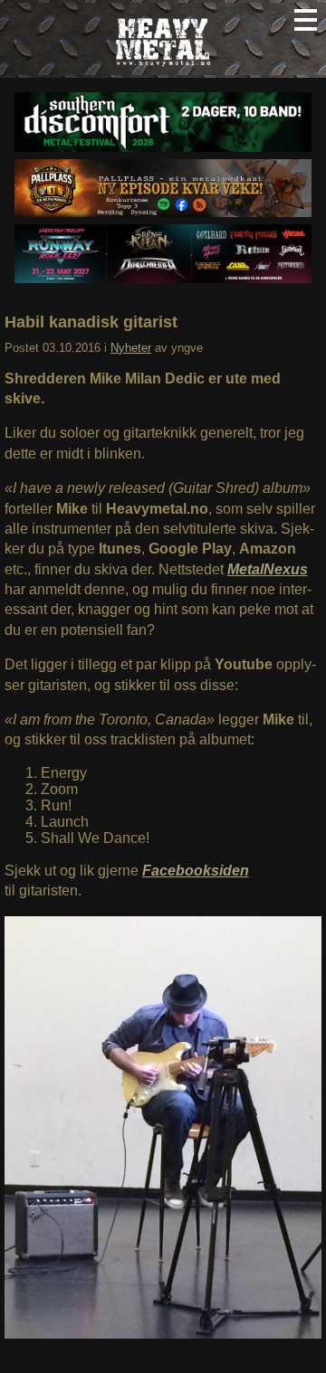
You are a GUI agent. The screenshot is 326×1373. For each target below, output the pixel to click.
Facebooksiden (195, 870)
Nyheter (130, 348)
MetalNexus (267, 569)
